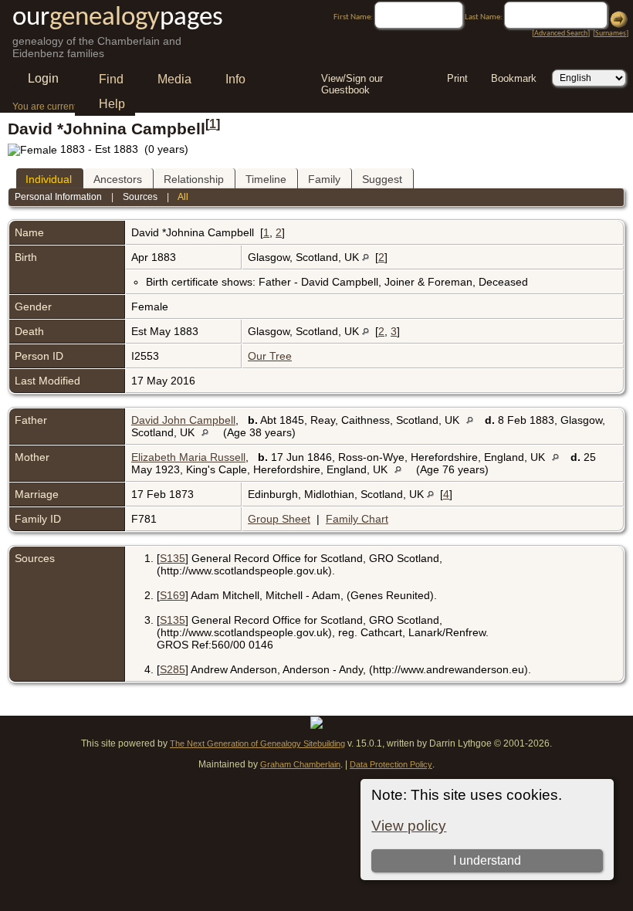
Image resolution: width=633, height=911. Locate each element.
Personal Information (58, 196)
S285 (172, 669)
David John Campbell (183, 420)
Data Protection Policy (391, 764)
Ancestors (117, 179)
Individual (48, 179)
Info (235, 79)
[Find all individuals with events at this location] (365, 257)
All (183, 196)
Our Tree (270, 356)
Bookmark (514, 78)
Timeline (265, 179)
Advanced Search (560, 33)
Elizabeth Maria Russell (188, 457)
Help (112, 103)
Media (174, 79)
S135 (172, 558)
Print (457, 78)
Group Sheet (279, 519)
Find (111, 79)
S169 (172, 595)
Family (324, 179)
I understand (487, 860)
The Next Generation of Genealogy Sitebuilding (257, 743)
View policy (408, 826)
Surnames (610, 33)
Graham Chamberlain (300, 764)
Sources (140, 196)
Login (43, 78)
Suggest (382, 179)
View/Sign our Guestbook (352, 80)
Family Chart (357, 519)
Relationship (194, 179)
